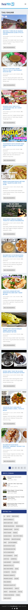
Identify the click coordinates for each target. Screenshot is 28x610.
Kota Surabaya (8, 555)
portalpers (7, 36)
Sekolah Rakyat (8, 588)
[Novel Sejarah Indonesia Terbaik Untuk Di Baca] (5, 498)
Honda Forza (7, 536)
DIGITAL (16, 529)
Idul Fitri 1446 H (17, 536)
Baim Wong (15, 516)
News (16, 568)
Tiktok (20, 591)
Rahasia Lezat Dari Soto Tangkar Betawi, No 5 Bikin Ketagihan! (12, 107)
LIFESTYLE (16, 486)
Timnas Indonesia (9, 595)
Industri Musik (16, 539)
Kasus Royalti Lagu (9, 545)
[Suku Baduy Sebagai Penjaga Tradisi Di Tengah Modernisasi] (14, 210)
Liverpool (14, 559)
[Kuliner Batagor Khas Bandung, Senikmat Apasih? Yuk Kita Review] (14, 435)
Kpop (15, 555)
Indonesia (6, 539)
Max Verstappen (8, 568)
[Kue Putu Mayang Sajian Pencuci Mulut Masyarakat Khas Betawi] (14, 59)
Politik (14, 572)
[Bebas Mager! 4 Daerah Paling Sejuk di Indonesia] (5, 491)
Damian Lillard (8, 529)
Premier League (8, 578)
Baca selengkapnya (9, 47)
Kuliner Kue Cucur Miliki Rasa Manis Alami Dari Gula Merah (13, 256)
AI (4, 516)
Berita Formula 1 (9, 519)
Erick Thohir (7, 532)
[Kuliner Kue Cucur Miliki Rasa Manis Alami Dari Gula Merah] (14, 246)
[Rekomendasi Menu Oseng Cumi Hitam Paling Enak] (5, 504)
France (15, 532)
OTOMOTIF (7, 572)
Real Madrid (7, 582)
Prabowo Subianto (9, 575)
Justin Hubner (12, 542)
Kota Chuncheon (9, 552)
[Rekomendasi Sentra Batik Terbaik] (5, 478)
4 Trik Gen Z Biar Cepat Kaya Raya (14, 484)
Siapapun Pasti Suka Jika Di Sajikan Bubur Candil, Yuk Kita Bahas (13, 408)
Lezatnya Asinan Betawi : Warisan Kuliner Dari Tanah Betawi (12, 292)
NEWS (15, 499)
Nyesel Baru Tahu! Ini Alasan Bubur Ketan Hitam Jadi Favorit (14, 372)
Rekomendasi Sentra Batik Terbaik (14, 477)
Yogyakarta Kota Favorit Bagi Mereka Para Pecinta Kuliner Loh (13, 145)
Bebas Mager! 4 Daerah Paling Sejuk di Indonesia (15, 491)
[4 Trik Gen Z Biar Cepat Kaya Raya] (5, 484)
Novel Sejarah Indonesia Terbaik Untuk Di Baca (15, 497)
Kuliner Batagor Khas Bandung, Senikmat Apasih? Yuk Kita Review (14, 446)
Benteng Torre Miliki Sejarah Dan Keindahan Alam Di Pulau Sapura (13, 32)
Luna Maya (16, 562)
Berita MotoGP (8, 523)
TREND (15, 479)
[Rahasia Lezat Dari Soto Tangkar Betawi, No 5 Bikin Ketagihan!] (14, 97)
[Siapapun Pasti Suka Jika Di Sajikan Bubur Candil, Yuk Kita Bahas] (14, 398)
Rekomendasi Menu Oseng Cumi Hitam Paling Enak (15, 504)
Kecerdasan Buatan (9, 549)
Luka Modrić (7, 562)
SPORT (5, 591)
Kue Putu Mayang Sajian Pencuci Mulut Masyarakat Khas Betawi (12, 70)
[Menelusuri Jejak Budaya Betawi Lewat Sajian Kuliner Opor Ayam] (14, 172)
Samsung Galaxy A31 (9, 585)
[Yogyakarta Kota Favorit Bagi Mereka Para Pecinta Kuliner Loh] (14, 134)
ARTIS (8, 516)
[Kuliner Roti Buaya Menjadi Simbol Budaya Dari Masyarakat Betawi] (14, 319)
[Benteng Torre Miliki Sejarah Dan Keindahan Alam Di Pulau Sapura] (14, 22)
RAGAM (18, 36)
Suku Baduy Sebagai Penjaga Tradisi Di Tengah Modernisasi (13, 219)
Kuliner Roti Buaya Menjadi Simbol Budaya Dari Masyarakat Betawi (12, 330)
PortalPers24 (13, 606)
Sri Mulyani (12, 591)
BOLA (16, 523)
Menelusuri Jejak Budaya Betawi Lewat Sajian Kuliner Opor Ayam (14, 183)
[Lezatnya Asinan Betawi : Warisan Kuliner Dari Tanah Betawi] (14, 282)
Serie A (17, 588)
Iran (5, 542)
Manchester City (9, 565)
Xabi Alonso (7, 598)
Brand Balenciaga (9, 526)
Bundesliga (19, 526)
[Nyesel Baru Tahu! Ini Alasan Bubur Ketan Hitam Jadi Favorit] (14, 359)
